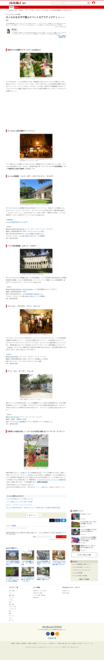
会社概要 (13, 643)
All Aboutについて (53, 643)
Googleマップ (39, 233)
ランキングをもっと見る (84, 554)
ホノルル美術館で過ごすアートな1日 (16, 222)
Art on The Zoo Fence (13, 417)
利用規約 (35, 643)
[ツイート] (52, 520)
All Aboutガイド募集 (37, 593)
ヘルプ (91, 643)
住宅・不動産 (12, 590)
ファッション (12, 615)
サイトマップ (86, 643)
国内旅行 (17, 7)
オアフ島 (32, 10)
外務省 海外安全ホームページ (33, 487)
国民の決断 (35, 597)
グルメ (10, 618)
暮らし (10, 602)
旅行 (24, 3)
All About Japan (65, 593)
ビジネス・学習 (12, 606)
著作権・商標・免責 (62, 643)
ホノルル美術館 (29, 233)
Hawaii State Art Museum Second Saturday (20, 289)
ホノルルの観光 (45, 10)
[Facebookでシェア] (57, 520)
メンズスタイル (12, 608)
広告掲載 (29, 643)
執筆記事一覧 (62, 37)
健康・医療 (11, 595)
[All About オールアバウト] (15, 3)
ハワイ (26, 10)
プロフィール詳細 (61, 35)
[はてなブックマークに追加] (63, 520)
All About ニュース (66, 590)
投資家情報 (23, 643)
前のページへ (33, 515)
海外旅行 (12, 7)
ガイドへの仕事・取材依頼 (39, 595)
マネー (10, 593)
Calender (10, 347)
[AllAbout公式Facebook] (48, 634)
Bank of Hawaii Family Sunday (16, 229)
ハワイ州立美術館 (27, 294)
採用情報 (18, 643)
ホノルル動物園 (19, 421)
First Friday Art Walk (12, 356)
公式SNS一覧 (52, 638)
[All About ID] (93, 3)
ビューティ (11, 597)
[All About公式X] (52, 634)
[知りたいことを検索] (88, 3)
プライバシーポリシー (43, 643)
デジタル (11, 599)
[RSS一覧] (57, 634)
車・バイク (11, 620)
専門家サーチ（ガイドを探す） (40, 590)
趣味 (10, 613)
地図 (39, 361)
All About (11, 10)
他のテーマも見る (84, 579)
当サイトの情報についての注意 (75, 643)
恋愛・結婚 (11, 604)
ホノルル (38, 10)
